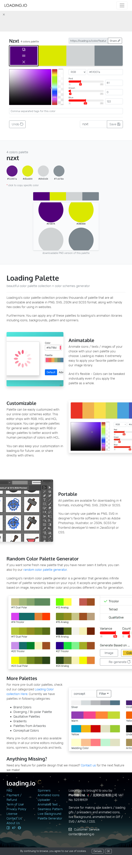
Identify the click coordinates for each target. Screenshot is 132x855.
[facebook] (8, 828)
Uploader (44, 800)
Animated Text (48, 804)
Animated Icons (48, 795)
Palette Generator (50, 818)
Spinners (44, 790)
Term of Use (15, 804)
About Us (13, 823)
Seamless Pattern (50, 809)
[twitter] (13, 828)
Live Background (49, 814)
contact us (88, 765)
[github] (19, 828)
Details (98, 851)
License (12, 814)
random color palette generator (45, 570)
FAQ (9, 790)
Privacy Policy (16, 809)
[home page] (16, 5)
